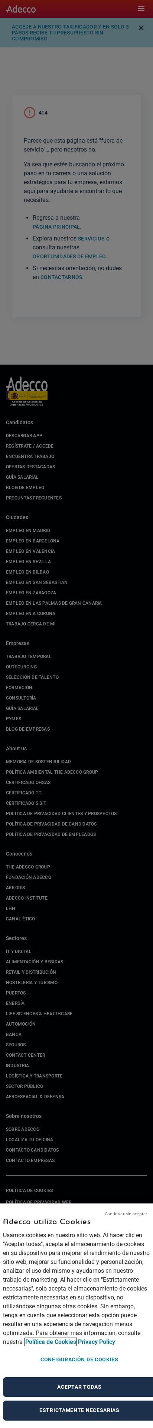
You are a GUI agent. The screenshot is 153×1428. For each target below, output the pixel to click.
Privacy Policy (96, 1341)
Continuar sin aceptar (126, 1213)
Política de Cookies (50, 1341)
